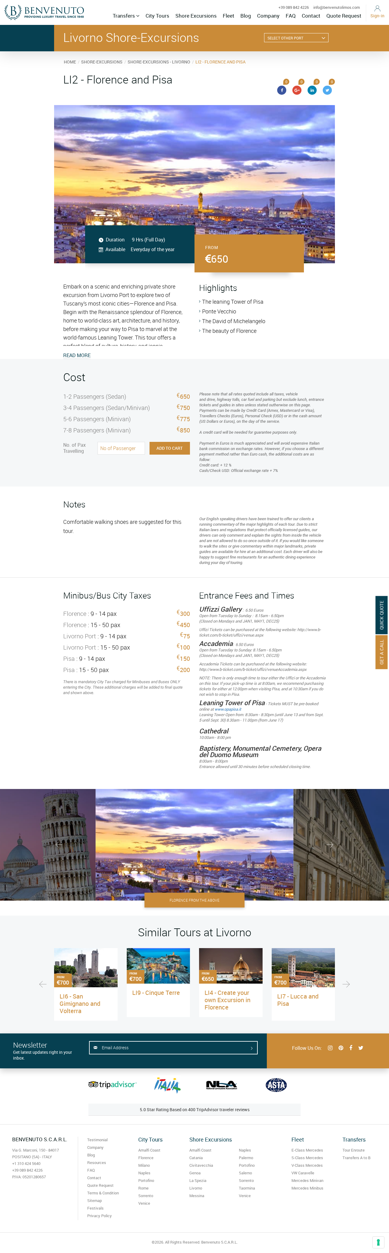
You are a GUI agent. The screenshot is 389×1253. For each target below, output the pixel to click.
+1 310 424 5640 (26, 1163)
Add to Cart (170, 448)
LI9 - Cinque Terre (156, 992)
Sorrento (145, 1195)
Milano (144, 1165)
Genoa (195, 1173)
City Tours (157, 15)
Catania (196, 1157)
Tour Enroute (354, 1150)
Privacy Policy (99, 1215)
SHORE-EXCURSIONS (101, 62)
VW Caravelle (302, 1173)
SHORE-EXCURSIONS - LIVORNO (159, 62)
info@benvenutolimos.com (336, 7)
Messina (196, 1195)
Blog (245, 15)
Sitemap (94, 1200)
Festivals (95, 1208)
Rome (143, 1188)
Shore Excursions (196, 15)
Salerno (245, 1173)
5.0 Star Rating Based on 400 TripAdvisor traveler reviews (195, 1109)
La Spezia (197, 1180)
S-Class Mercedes (307, 1157)
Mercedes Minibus (307, 1188)
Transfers (124, 15)
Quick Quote (382, 615)
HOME (70, 62)
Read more (77, 355)
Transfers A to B (356, 1157)
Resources (96, 1162)
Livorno (195, 1188)
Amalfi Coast (149, 1150)
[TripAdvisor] (112, 1084)
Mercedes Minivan (307, 1180)
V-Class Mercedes (307, 1165)
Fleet (228, 15)
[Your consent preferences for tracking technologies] (378, 1242)
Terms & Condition (103, 1193)
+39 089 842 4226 (293, 7)
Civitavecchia (201, 1165)
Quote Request (343, 15)
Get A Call (382, 652)
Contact (311, 15)
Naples (144, 1173)
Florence (145, 1157)
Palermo (246, 1157)
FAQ (291, 15)
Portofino (146, 1180)
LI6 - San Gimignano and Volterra (80, 1003)
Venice (144, 1203)
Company (268, 15)
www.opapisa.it (228, 709)
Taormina (247, 1188)
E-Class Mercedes (307, 1150)
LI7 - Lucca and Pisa (297, 1000)
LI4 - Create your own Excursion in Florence (227, 999)
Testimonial (97, 1139)
